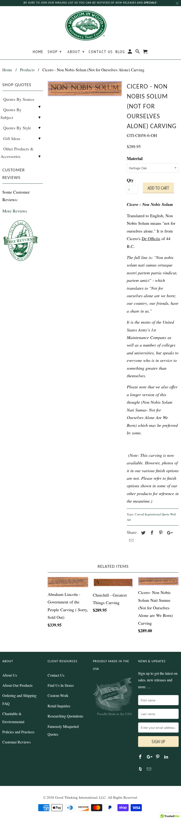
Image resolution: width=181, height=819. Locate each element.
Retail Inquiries (59, 705)
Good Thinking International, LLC (80, 797)
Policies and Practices (18, 731)
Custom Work (58, 695)
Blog (120, 51)
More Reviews (14, 211)
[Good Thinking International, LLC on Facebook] (140, 757)
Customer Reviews (16, 741)
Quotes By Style (17, 128)
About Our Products (17, 685)
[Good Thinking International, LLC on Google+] (149, 757)
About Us (9, 675)
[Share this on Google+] (168, 532)
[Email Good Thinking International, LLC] (149, 769)
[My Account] (130, 52)
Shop (55, 51)
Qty (130, 180)
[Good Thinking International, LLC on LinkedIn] (166, 757)
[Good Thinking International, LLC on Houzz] (140, 769)
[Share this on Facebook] (151, 532)
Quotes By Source (18, 99)
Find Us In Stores (61, 685)
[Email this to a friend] (130, 540)
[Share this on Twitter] (142, 532)
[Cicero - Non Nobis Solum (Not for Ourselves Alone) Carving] (85, 89)
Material (135, 158)
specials (150, 2)
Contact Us (101, 51)
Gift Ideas (11, 138)
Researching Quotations (65, 715)
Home (38, 51)
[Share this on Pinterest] (160, 532)
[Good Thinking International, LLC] (90, 26)
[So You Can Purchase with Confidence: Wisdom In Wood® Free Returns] (20, 261)
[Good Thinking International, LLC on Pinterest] (158, 757)
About (76, 51)
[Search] (138, 52)
